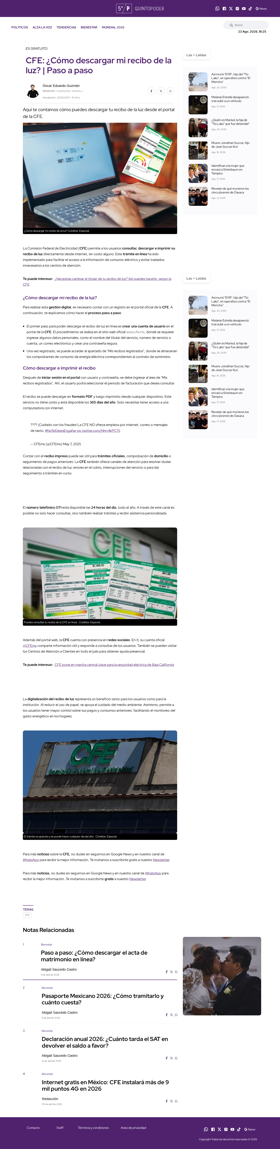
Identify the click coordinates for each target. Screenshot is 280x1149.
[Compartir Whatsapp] (170, 91)
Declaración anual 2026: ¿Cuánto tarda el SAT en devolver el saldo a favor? (105, 1042)
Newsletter (161, 860)
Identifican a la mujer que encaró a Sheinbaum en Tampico (227, 169)
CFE (27, 914)
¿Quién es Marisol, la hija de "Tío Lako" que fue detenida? (230, 122)
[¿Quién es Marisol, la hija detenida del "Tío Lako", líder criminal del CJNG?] (198, 127)
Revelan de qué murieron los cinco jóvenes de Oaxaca (230, 190)
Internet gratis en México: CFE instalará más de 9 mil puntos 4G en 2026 (105, 1085)
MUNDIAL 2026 (113, 27)
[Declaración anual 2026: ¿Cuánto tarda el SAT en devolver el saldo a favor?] (222, 1061)
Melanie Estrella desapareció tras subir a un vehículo (230, 99)
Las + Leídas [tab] (196, 55)
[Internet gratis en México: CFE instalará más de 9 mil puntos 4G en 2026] (222, 1104)
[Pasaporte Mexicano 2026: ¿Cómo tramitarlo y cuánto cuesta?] (222, 1018)
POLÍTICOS (19, 27)
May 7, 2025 (72, 444)
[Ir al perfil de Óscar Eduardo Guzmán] (33, 90)
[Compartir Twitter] (161, 91)
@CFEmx (30, 645)
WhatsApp (31, 860)
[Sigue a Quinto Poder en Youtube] (244, 8)
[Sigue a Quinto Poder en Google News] (261, 8)
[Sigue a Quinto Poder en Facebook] (224, 8)
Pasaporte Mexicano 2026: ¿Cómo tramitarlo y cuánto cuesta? (103, 999)
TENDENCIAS (66, 27)
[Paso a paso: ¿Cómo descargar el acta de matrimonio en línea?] (222, 976)
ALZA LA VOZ (42, 27)
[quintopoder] (140, 8)
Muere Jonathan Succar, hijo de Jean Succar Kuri (230, 145)
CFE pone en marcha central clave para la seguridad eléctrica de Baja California (114, 664)
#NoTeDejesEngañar (60, 430)
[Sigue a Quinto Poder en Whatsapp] (217, 8)
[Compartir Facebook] (151, 91)
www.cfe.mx (135, 332)
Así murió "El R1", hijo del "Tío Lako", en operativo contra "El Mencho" (230, 78)
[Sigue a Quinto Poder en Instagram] (237, 8)
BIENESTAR (89, 27)
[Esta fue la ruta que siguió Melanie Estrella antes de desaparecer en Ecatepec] (198, 104)
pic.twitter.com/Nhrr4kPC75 (98, 430)
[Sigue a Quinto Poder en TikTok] (250, 8)
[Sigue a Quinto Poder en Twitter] (231, 8)
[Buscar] (231, 25)
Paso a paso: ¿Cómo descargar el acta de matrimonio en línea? (94, 956)
